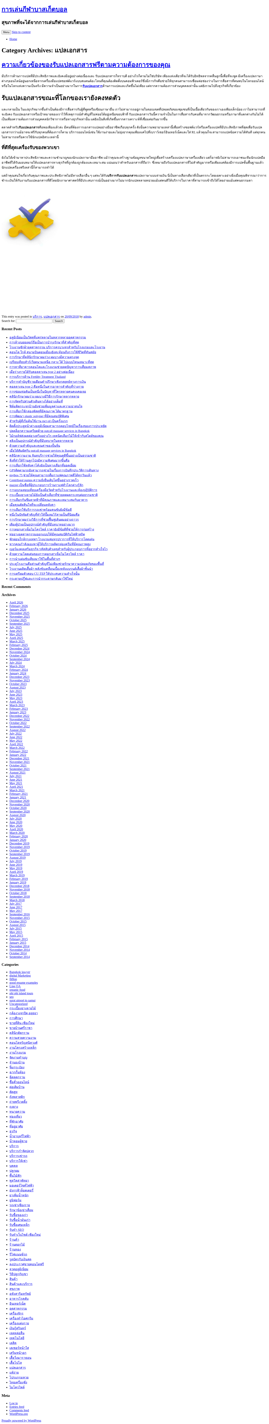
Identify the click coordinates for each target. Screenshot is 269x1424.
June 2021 (15, 779)
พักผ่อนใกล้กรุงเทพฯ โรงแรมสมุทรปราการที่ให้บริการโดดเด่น (51, 539)
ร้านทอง (15, 1249)
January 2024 (17, 673)
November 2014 (19, 949)
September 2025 (19, 623)
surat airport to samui (22, 1000)
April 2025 (16, 638)
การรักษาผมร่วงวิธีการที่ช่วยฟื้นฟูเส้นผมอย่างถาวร (44, 519)
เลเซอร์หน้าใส (19, 1348)
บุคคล (13, 1165)
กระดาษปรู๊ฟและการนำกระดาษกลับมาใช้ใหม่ (41, 578)
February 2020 (18, 836)
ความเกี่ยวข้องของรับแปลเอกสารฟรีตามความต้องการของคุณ (86, 64)
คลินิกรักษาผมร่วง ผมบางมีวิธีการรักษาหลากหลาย (44, 396)
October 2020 (18, 808)
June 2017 (15, 907)
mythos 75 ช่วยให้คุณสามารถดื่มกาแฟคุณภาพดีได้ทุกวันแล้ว (50, 475)
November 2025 (19, 616)
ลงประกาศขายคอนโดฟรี (26, 1264)
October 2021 (18, 765)
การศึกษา (16, 1018)
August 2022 (17, 730)
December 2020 (19, 801)
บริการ (37, 316)
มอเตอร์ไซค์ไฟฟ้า (21, 1185)
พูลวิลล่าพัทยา (19, 1180)
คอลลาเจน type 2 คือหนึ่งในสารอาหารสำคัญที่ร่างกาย (46, 386)
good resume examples (23, 982)
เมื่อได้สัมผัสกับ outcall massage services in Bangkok (42, 450)
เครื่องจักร (16, 1313)
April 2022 (16, 744)
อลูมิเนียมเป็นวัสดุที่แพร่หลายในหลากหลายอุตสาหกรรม (47, 337)
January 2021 (17, 797)
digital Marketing (20, 975)
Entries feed (16, 1406)
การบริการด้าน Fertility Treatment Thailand (37, 376)
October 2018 (18, 893)
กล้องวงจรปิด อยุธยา (23, 1013)
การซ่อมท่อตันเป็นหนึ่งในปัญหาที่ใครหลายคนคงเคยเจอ (47, 391)
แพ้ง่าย (14, 1372)
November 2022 (19, 719)
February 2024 (18, 669)
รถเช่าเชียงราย (19, 1205)
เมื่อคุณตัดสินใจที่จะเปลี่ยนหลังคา (32, 504)
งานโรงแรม (17, 1052)
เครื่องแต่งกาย (19, 1323)
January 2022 (17, 754)
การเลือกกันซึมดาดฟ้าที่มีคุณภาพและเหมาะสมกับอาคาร (48, 500)
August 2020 (17, 815)
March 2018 (17, 900)
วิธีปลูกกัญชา (18, 1274)
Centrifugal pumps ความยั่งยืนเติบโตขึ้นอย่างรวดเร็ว (44, 480)
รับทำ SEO (16, 1229)
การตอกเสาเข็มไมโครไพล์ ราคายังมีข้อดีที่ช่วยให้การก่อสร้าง (51, 529)
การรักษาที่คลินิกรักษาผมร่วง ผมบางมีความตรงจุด (44, 357)
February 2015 (18, 939)
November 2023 (19, 680)
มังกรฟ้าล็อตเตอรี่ (21, 1190)
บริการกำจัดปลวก (21, 1151)
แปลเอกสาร (52, 316)
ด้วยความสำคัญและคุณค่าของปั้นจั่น (34, 445)
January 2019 (17, 882)
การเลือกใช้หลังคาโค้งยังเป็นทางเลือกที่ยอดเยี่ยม (42, 465)
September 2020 (19, 811)
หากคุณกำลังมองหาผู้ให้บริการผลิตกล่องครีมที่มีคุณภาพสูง (50, 544)
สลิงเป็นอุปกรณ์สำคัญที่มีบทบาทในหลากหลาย (41, 440)
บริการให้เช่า (18, 1161)
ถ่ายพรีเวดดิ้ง (18, 1101)
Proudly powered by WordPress (21, 1420)
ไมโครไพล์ (17, 1387)
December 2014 (19, 946)
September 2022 (19, 726)
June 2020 (15, 822)
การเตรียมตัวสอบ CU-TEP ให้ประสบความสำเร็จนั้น (44, 573)
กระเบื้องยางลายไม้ (22, 1008)
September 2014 (19, 957)
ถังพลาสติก (17, 1097)
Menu (6, 32)
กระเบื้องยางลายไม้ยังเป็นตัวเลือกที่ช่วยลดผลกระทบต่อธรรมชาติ (53, 495)
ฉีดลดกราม (17, 1077)
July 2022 (15, 733)
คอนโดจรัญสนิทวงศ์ (23, 1042)
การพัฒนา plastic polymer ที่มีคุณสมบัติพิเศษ (39, 416)
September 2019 (19, 854)
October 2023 (18, 684)
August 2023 (17, 687)
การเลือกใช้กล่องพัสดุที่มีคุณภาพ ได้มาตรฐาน (40, 411)
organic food (17, 989)
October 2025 (18, 620)
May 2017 (15, 910)
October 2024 (18, 655)
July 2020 (15, 818)
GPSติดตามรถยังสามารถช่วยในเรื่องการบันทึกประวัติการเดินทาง (54, 470)
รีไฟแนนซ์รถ (18, 1254)
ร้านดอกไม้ (17, 1244)
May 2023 (15, 698)
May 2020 (15, 825)
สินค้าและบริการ (20, 1284)
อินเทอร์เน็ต (17, 1303)
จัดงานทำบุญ (18, 1057)
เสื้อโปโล (15, 1362)
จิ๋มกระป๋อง (16, 1067)
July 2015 (15, 928)
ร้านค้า (14, 1239)
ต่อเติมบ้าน (16, 1087)
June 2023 (15, 694)
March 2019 (17, 875)
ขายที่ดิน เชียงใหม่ (22, 1023)
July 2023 (15, 691)
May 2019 (15, 868)
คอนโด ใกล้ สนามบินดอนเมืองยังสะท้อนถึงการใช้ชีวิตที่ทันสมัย (52, 352)
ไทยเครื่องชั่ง (18, 1382)
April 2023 (16, 701)
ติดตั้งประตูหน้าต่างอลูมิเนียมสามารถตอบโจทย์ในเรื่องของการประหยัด (58, 426)
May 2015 (15, 932)
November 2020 (19, 804)
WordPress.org (18, 1414)
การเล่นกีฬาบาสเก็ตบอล (34, 9)
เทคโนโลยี (16, 1338)
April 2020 (16, 829)
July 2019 (15, 861)
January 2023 (17, 712)
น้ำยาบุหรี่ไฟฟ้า (20, 1136)
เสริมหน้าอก (17, 1352)
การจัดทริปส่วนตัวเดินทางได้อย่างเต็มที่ (36, 401)
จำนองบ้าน (17, 1062)
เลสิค (13, 1343)
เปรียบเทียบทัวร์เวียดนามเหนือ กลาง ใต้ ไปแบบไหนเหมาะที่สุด (51, 362)
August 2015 (17, 925)
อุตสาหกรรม (18, 1308)
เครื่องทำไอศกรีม (21, 1318)
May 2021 (15, 783)
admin (87, 316)
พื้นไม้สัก (15, 1175)
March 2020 (17, 832)
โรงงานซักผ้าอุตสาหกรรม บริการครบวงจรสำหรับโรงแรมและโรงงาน (57, 347)
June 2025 (15, 630)
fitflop (13, 979)
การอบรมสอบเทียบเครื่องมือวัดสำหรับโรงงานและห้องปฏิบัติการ (53, 490)
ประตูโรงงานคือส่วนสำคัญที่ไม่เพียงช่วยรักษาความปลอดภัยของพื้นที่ (56, 564)
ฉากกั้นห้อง (17, 1072)
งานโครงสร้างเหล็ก (22, 1047)
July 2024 (15, 662)
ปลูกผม (14, 1170)
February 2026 (18, 606)
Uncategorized (18, 1004)
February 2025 (18, 645)
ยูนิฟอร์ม (15, 1200)
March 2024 (17, 666)
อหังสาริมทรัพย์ (20, 1293)
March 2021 (17, 790)
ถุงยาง (13, 1106)
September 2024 (19, 659)
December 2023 (19, 677)
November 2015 (19, 918)
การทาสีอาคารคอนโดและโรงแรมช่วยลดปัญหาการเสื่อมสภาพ (52, 367)
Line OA (15, 986)
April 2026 (16, 602)
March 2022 (17, 747)
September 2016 (19, 914)
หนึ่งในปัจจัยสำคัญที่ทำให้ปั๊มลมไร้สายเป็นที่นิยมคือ (44, 514)
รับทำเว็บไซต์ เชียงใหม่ (25, 1234)
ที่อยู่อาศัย (16, 1126)
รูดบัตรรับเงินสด (20, 1259)
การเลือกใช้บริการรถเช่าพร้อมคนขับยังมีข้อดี (40, 509)
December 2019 (19, 843)
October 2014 (18, 953)
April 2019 (16, 871)
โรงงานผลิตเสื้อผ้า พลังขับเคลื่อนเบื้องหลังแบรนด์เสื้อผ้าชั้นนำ (51, 568)
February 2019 (18, 879)
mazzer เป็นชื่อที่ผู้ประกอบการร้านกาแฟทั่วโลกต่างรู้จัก (46, 485)
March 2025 (17, 641)
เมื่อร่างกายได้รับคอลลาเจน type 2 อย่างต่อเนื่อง (41, 372)
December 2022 (19, 716)
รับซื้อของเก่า (18, 1215)
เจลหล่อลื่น (16, 1333)
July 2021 (15, 776)
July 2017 (15, 903)
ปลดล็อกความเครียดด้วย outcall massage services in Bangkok (49, 431)
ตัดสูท (13, 1092)
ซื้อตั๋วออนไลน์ (19, 1082)
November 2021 (19, 762)
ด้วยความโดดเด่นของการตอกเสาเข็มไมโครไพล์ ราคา (46, 554)
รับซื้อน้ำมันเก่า (19, 1220)
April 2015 (16, 935)
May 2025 (15, 634)
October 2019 (18, 850)
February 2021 (18, 793)
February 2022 (18, 751)
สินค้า (13, 1279)
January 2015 (17, 942)
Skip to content (21, 32)
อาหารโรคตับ (19, 1298)
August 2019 (17, 857)
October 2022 (18, 723)
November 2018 (19, 889)
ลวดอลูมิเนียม (18, 1269)
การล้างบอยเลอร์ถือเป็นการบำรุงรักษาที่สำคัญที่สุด (44, 342)
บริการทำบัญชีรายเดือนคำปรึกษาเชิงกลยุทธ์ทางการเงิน (47, 381)
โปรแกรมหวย (19, 1377)
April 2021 (16, 786)
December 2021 (19, 758)
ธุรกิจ (13, 1131)
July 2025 (15, 627)
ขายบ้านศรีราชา (20, 1028)
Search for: (8, 321)
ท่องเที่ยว (15, 1116)
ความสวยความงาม (22, 1037)
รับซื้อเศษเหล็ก (19, 1225)
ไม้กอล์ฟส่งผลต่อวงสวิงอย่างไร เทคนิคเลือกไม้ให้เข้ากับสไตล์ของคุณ (56, 436)
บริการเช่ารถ (18, 1156)
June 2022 (15, 737)
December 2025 (19, 613)
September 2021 (19, 769)
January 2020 (17, 840)
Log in (13, 1403)
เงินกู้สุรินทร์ (17, 1328)
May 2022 (15, 740)
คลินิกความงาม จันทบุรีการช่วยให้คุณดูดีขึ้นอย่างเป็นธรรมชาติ (52, 455)
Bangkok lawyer (19, 972)
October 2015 (18, 921)
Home (13, 39)
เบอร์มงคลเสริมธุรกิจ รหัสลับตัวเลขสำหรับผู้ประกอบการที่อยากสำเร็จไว (58, 549)
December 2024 (19, 648)
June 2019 (15, 864)
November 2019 (19, 847)
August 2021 (17, 772)
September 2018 (19, 896)
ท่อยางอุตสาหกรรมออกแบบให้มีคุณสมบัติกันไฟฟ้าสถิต (47, 534)
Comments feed (19, 1410)
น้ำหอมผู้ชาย (18, 1141)
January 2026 (17, 609)
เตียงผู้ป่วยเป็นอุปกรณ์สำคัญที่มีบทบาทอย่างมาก (42, 524)
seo (11, 996)
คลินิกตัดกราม (19, 1033)
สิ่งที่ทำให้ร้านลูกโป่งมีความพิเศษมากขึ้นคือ (39, 460)
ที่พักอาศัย (16, 1121)
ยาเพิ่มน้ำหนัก (19, 1195)
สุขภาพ (14, 1288)
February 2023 (18, 708)
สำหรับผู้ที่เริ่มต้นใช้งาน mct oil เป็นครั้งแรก (38, 421)
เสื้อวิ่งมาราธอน (20, 1357)
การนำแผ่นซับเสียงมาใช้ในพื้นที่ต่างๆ (34, 559)
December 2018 (19, 886)
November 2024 (19, 652)
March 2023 (17, 705)
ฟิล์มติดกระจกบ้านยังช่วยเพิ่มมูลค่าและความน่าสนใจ (45, 406)
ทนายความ (17, 1111)
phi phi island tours (21, 993)
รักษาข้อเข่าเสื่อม (21, 1210)
